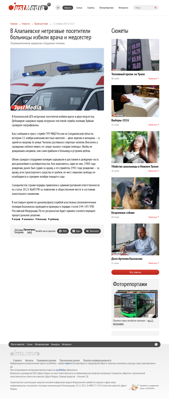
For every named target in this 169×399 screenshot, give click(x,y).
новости (68, 363)
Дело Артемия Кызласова (126, 258)
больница (42, 219)
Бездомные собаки (123, 212)
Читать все (152, 78)
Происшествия (41, 23)
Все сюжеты (135, 272)
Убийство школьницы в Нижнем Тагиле (135, 166)
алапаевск (29, 219)
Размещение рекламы (46, 360)
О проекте (17, 360)
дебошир (54, 219)
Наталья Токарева (19, 231)
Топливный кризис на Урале (128, 74)
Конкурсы (55, 344)
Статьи (79, 7)
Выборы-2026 (120, 120)
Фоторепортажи (107, 7)
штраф (17, 219)
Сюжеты (90, 7)
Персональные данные (70, 360)
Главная (13, 23)
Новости (67, 7)
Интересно (123, 7)
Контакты (29, 360)
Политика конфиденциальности (97, 360)
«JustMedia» (60, 369)
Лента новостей (17, 344)
